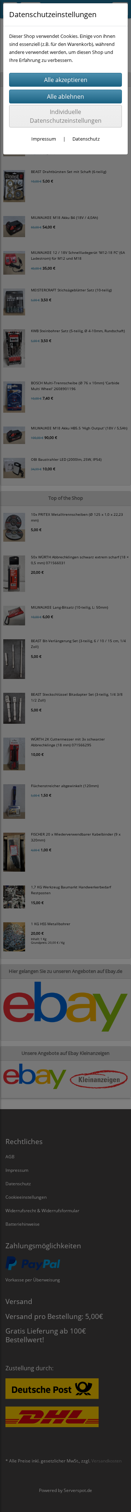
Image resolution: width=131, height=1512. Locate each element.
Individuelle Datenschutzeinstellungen (66, 116)
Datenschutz (86, 139)
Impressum (43, 139)
